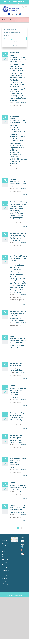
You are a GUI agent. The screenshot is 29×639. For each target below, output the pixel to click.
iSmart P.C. (21, 595)
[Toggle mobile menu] (26, 7)
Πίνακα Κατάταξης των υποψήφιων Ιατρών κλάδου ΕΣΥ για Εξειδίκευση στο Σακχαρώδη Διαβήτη (18, 315)
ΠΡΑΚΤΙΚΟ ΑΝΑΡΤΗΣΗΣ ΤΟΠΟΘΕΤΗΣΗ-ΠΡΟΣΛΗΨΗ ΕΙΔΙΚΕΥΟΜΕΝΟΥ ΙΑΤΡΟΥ (18, 462)
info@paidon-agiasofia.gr (17, 3)
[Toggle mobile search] (23, 7)
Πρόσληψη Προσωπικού (21, 102)
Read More (23, 109)
